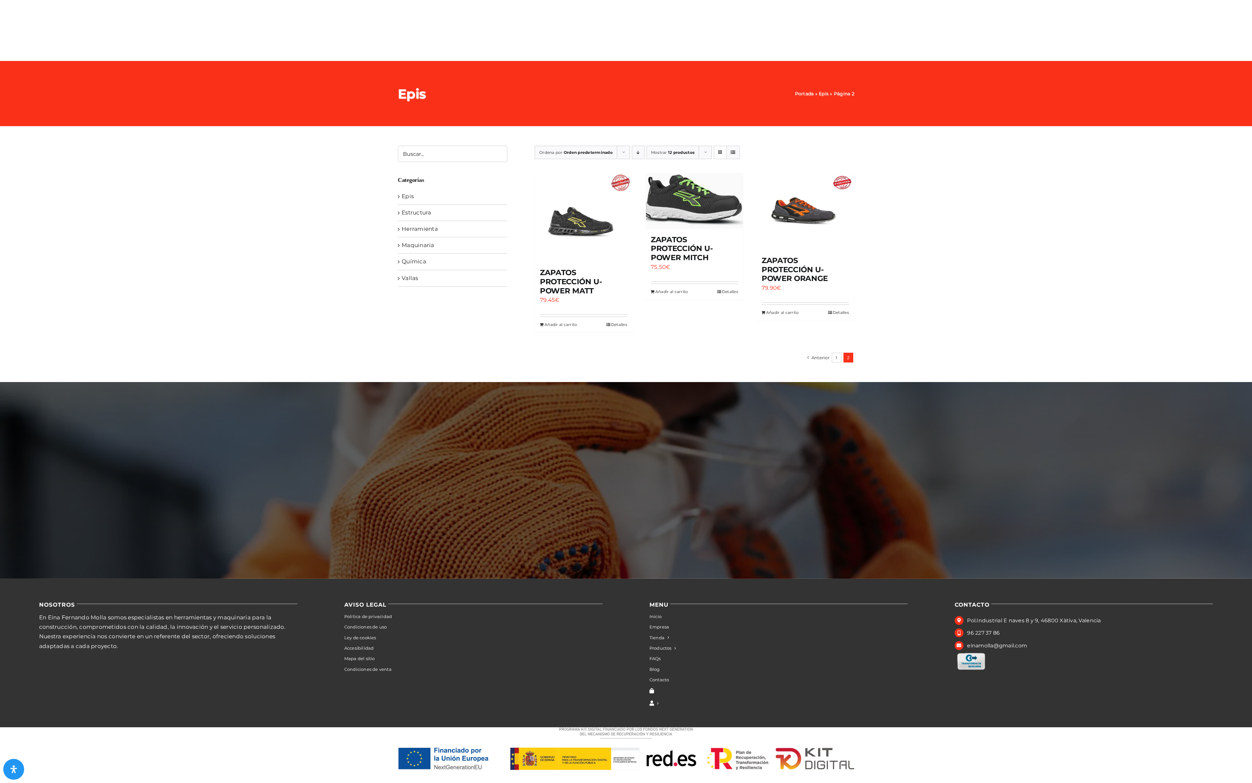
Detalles (619, 324)
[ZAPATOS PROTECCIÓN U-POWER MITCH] (694, 201)
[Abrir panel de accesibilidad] (13, 769)
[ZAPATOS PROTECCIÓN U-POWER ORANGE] (805, 211)
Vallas (410, 278)
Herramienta (420, 229)
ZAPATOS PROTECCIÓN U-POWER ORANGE (795, 269)
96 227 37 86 (983, 633)
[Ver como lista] (733, 152)
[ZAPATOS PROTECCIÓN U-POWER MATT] (583, 217)
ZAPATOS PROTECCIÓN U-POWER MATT (571, 281)
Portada (804, 93)
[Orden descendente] (638, 152)
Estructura (416, 212)
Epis (823, 93)
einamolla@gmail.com (997, 646)
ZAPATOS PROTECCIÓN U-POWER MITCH (682, 248)
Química (414, 261)
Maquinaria (418, 245)
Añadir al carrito (560, 324)
